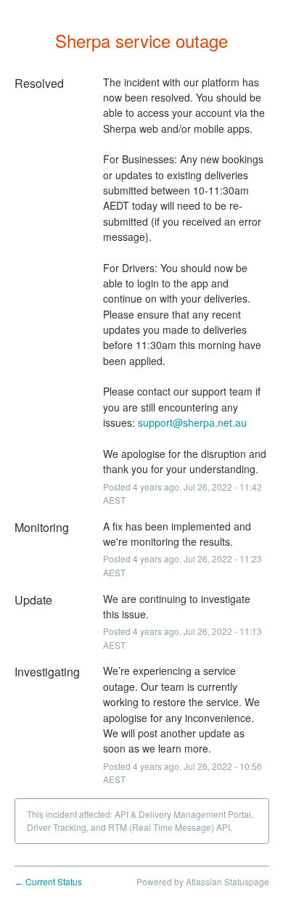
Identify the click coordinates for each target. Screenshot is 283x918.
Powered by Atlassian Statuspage (202, 881)
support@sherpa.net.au (192, 422)
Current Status (48, 881)
